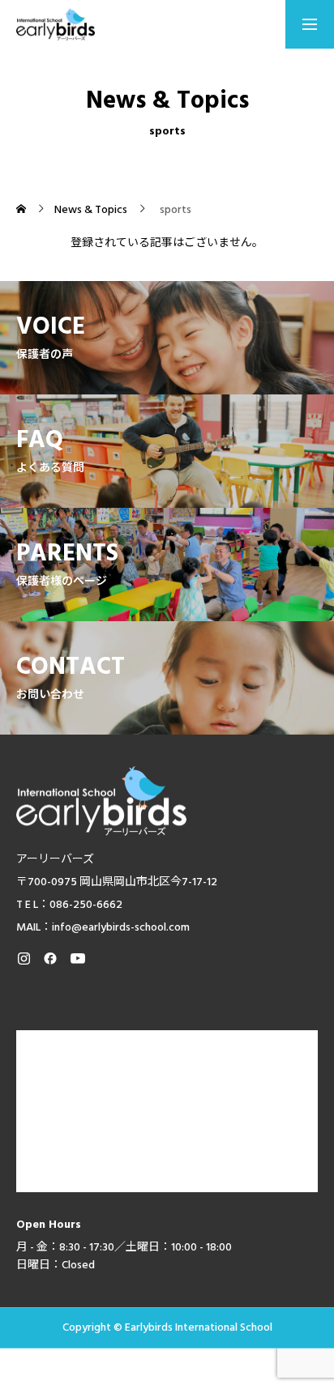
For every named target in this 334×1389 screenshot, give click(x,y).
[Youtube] (77, 958)
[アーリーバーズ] (55, 24)
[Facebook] (50, 958)
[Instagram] (23, 958)
